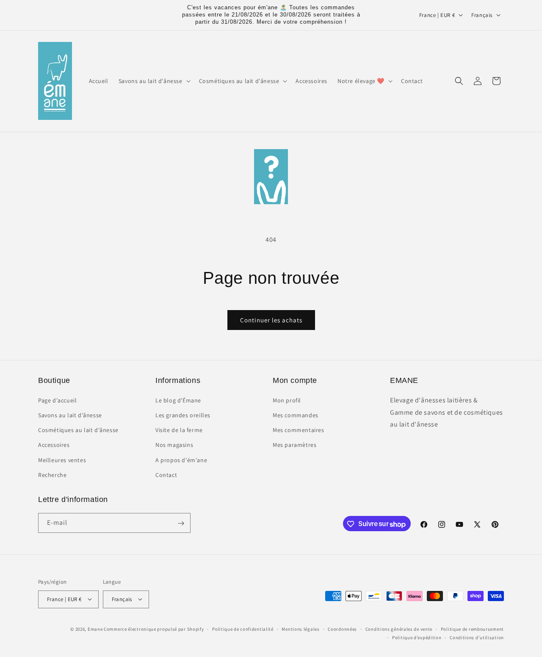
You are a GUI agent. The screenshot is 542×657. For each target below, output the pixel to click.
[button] (153, 81)
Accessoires (54, 445)
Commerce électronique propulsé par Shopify (154, 629)
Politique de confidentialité (243, 629)
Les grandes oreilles (182, 415)
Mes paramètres (294, 445)
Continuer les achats (271, 320)
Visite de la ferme (179, 430)
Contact (166, 474)
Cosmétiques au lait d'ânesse (78, 430)
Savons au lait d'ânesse (70, 415)
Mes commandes (295, 415)
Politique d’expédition (416, 637)
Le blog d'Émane (178, 400)
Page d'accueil (57, 400)
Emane (95, 629)
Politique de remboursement (472, 629)
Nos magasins (174, 445)
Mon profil (287, 400)
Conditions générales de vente (398, 629)
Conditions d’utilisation (477, 637)
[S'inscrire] (180, 523)
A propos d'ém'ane (181, 459)
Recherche (52, 474)
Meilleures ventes (62, 459)
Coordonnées (342, 629)
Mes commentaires (298, 430)
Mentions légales (300, 629)
